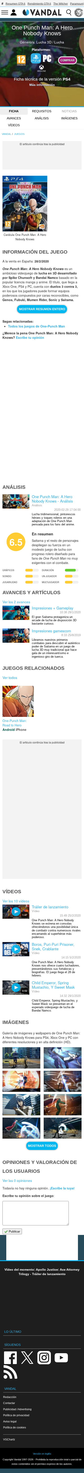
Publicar (14, 1231)
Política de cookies (14, 1427)
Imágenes (69, 118)
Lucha (59, 41)
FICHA (14, 111)
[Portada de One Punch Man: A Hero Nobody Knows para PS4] (24, 203)
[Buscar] (69, 12)
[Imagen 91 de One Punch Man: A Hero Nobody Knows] (21, 1128)
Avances (14, 118)
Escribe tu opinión (30, 337)
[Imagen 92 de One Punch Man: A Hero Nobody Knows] (63, 1104)
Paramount (77, 3)
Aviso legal (10, 1421)
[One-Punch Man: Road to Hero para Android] (18, 700)
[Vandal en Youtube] (61, 1357)
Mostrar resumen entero (42, 309)
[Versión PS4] (36, 58)
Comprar (67, 60)
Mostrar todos (42, 1146)
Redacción (9, 1397)
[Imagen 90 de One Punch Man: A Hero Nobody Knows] (63, 1128)
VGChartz (9, 1439)
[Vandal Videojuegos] (42, 12)
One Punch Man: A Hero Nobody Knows (42, 30)
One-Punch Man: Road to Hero (14, 722)
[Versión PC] (47, 58)
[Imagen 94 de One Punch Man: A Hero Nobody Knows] (63, 1081)
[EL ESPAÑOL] (78, 12)
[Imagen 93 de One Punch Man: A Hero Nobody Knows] (21, 1104)
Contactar (9, 1403)
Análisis (42, 118)
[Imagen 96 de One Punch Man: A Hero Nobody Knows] (63, 1057)
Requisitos (41, 111)
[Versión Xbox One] (41, 68)
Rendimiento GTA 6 (39, 3)
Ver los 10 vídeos (15, 900)
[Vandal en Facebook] (10, 1357)
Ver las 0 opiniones (17, 1180)
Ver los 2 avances (16, 601)
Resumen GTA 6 (15, 3)
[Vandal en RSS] (10, 1371)
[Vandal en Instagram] (44, 1357)
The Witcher (60, 3)
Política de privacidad (16, 1415)
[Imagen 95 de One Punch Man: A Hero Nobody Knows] (21, 1081)
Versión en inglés (42, 1453)
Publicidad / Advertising (17, 1409)
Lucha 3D (44, 41)
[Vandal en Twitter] (27, 1357)
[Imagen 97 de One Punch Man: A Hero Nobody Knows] (21, 1057)
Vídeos (14, 125)
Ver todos (9, 677)
